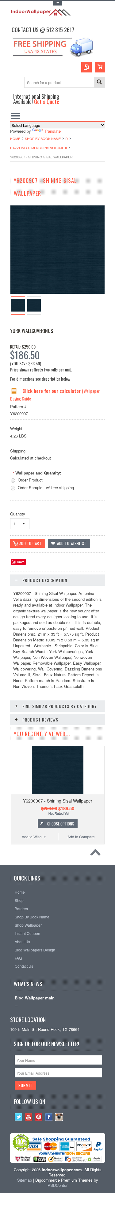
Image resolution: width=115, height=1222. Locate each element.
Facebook (49, 1117)
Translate (52, 131)
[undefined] (57, 292)
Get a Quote (46, 101)
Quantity (17, 514)
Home (15, 138)
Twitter (18, 1117)
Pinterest (39, 1117)
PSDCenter (57, 1185)
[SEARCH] (99, 82)
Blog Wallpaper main (35, 998)
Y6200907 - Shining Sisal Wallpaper (57, 801)
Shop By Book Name (43, 138)
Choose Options (60, 824)
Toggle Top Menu (57, 3)
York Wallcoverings (31, 330)
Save (21, 561)
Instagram (59, 1117)
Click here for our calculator (52, 390)
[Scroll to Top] (97, 854)
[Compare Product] (86, 67)
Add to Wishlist (34, 836)
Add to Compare (81, 836)
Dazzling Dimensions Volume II (38, 147)
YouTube (29, 1117)
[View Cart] (100, 67)
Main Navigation (15, 115)
